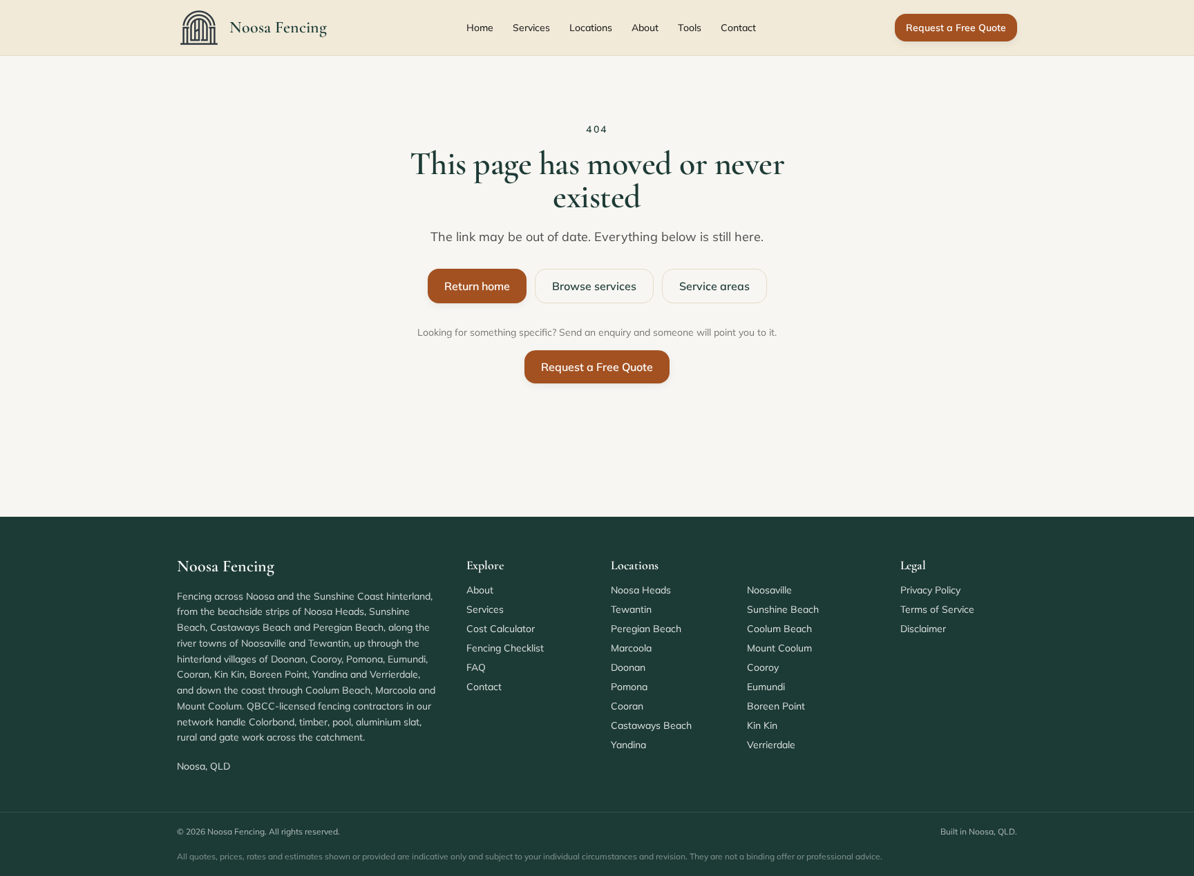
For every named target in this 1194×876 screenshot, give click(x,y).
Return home (477, 286)
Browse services (594, 286)
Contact (738, 27)
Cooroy (763, 667)
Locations (590, 27)
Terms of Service (937, 609)
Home (479, 27)
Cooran (627, 706)
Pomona (629, 686)
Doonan (628, 667)
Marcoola (631, 648)
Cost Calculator (500, 628)
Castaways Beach (651, 725)
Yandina (628, 745)
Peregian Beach (646, 628)
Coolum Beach (779, 628)
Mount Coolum (779, 648)
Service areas (714, 286)
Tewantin (631, 609)
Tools (689, 27)
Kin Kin (762, 725)
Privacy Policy (930, 590)
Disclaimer (923, 628)
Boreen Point (776, 706)
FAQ (476, 667)
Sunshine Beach (783, 609)
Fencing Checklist (505, 648)
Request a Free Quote (956, 27)
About (645, 27)
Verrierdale (771, 745)
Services (531, 27)
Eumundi (766, 686)
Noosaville (769, 590)
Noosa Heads (641, 590)
